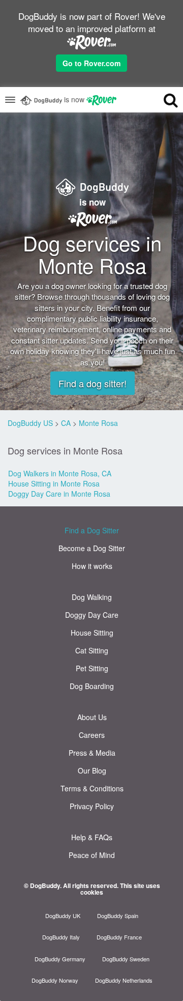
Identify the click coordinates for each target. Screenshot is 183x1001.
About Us (92, 717)
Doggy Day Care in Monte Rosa (59, 494)
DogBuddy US (30, 423)
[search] (162, 99)
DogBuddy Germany (60, 959)
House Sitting (92, 632)
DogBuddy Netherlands (123, 980)
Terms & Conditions (92, 788)
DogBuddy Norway (55, 980)
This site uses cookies (120, 889)
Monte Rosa (98, 423)
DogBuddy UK (62, 915)
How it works (92, 566)
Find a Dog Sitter (92, 530)
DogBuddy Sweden (125, 959)
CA (66, 423)
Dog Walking (92, 597)
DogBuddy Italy (61, 937)
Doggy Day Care (91, 615)
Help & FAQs (91, 837)
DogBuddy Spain (117, 915)
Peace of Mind (92, 855)
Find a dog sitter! (92, 383)
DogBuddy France (119, 937)
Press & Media (92, 753)
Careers (92, 735)
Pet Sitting (92, 668)
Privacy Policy (92, 806)
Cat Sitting (91, 650)
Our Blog (92, 770)
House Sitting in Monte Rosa (54, 483)
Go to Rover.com (91, 63)
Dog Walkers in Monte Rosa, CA (59, 473)
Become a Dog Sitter (91, 548)
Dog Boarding (92, 686)
